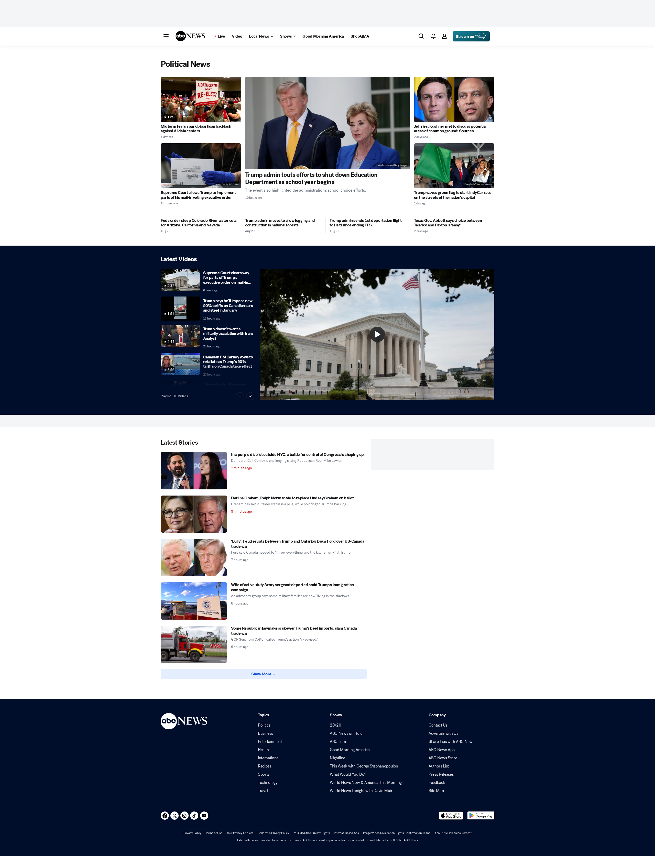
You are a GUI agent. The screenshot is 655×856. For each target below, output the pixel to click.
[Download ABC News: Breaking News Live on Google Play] (480, 815)
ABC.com (338, 742)
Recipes (264, 766)
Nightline (337, 758)
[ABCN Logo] (190, 36)
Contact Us (438, 725)
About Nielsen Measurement (453, 833)
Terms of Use (213, 833)
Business (265, 733)
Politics (264, 725)
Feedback (437, 783)
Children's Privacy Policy (273, 833)
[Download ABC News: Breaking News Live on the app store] (451, 815)
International (268, 758)
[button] (166, 36)
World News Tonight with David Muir (361, 791)
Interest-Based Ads (346, 833)
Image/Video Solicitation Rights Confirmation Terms (396, 833)
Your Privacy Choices (240, 833)
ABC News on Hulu (346, 733)
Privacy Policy (192, 833)
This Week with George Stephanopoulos (364, 766)
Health (263, 750)
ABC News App (442, 750)
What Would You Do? (348, 774)
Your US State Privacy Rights (311, 833)
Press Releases (441, 774)
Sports (263, 774)
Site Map (436, 791)
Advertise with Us (443, 733)
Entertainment (270, 742)
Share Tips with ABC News (451, 742)
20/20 (335, 725)
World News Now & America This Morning (366, 783)
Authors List (439, 766)
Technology (268, 783)
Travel (263, 791)
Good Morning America (350, 750)
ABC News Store (443, 758)
